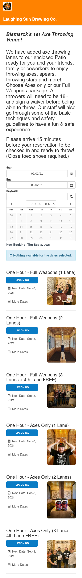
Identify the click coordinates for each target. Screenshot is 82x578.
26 (70, 232)
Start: (9, 167)
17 (50, 227)
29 (31, 238)
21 (21, 232)
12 (70, 221)
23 (41, 232)
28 (21, 238)
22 (31, 232)
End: (9, 179)
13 (11, 227)
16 (41, 227)
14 (21, 227)
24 (50, 232)
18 (60, 227)
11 (60, 221)
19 (70, 227)
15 (31, 227)
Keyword (12, 191)
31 (21, 215)
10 (50, 221)
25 (60, 232)
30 (11, 215)
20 (11, 232)
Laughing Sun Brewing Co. (30, 19)
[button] (22, 290)
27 (11, 238)
